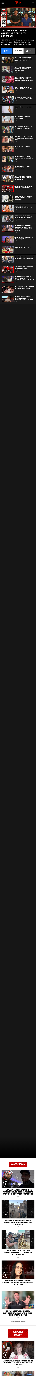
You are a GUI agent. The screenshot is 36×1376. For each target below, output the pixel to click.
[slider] (18, 27)
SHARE (19, 51)
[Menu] (2, 2)
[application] (18, 17)
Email (30, 51)
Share (8, 51)
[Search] (33, 2)
